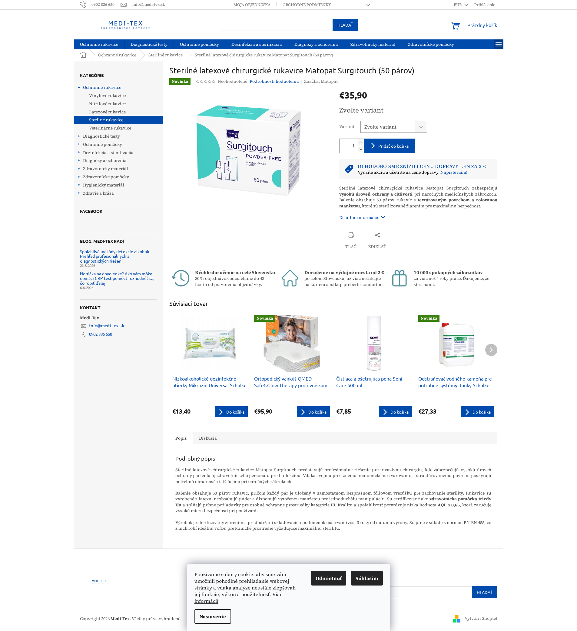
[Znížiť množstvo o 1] (361, 149)
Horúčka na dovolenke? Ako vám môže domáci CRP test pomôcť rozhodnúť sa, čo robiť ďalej (117, 278)
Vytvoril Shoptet (481, 618)
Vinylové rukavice (107, 95)
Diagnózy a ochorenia (105, 160)
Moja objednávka (252, 4)
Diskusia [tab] (208, 438)
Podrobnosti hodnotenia (274, 81)
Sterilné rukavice (106, 120)
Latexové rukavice (107, 112)
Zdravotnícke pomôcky (106, 177)
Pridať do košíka (393, 146)
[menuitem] (99, 44)
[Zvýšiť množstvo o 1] (361, 142)
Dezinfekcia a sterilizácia (108, 152)
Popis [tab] (181, 438)
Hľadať (345, 25)
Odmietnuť (329, 578)
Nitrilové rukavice (107, 104)
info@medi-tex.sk (106, 326)
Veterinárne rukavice (110, 128)
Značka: (321, 81)
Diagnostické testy (101, 136)
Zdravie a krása (98, 193)
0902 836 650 (100, 334)
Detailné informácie (359, 217)
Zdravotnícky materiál (105, 169)
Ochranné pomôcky (102, 144)
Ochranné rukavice (102, 87)
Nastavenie (213, 616)
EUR (458, 4)
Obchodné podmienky (307, 4)
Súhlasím (367, 578)
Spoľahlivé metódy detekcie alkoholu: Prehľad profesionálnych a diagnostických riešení (115, 256)
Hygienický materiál (103, 185)
